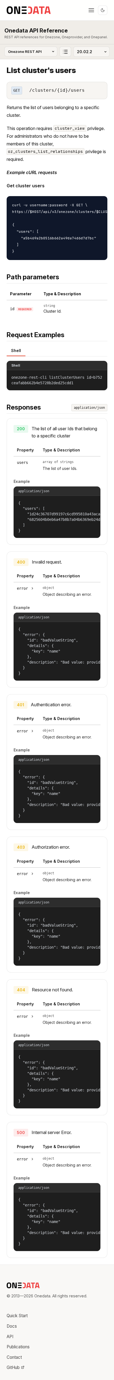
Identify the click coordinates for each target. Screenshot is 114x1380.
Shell (16, 350)
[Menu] (91, 10)
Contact (14, 1357)
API (10, 1336)
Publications (18, 1346)
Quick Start (17, 1315)
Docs (12, 1326)
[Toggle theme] (102, 10)
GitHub (13, 1367)
